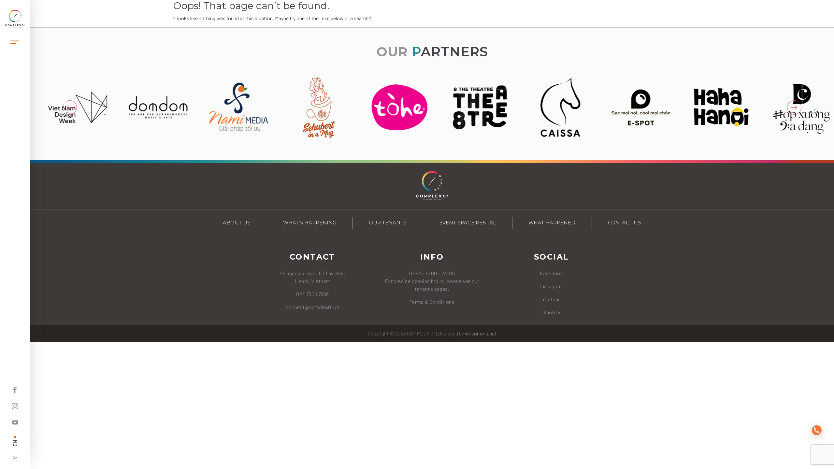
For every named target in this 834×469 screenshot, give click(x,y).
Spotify (551, 312)
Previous (70, 107)
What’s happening (309, 223)
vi (15, 456)
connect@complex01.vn (312, 307)
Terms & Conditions (432, 302)
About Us (237, 223)
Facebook (551, 273)
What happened (551, 223)
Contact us (624, 223)
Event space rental (467, 223)
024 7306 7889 (312, 294)
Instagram (551, 286)
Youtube (551, 299)
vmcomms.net (480, 333)
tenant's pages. (432, 289)
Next (794, 107)
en (15, 443)
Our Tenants (388, 223)
